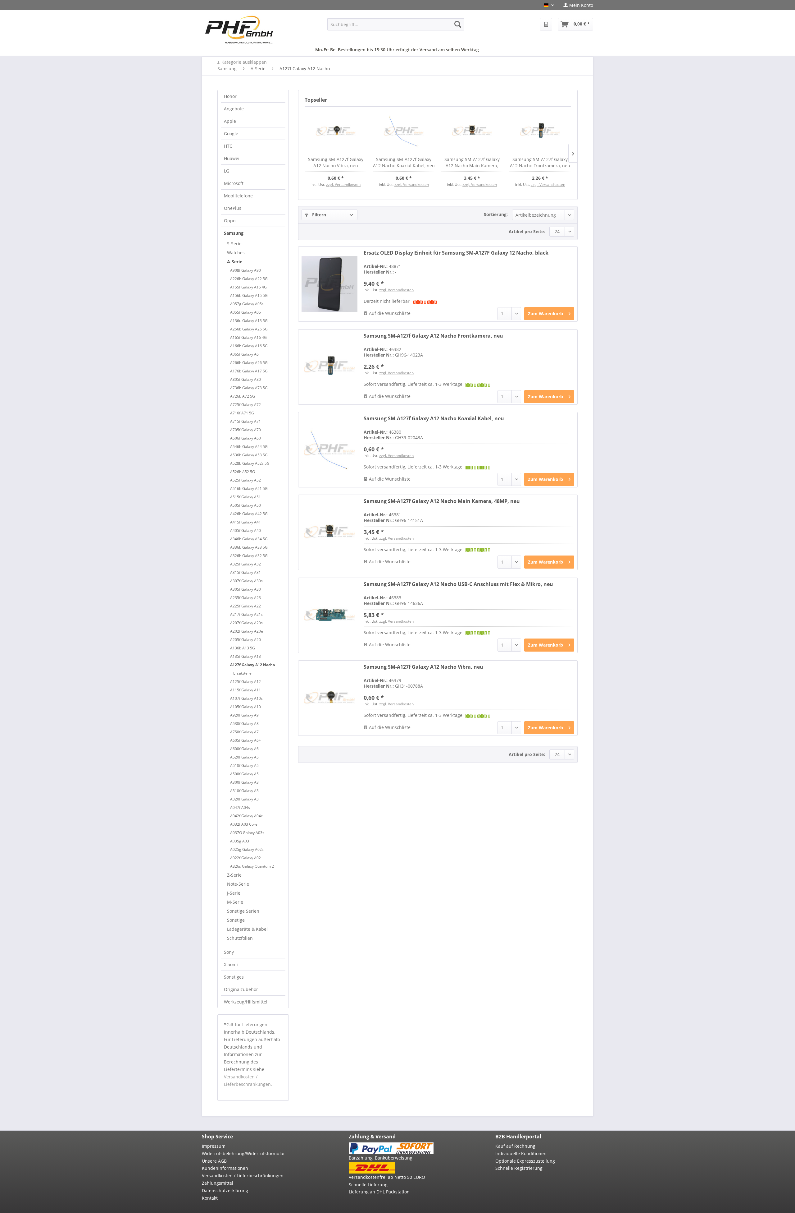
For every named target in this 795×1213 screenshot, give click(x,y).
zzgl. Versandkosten (343, 184)
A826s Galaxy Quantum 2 (252, 866)
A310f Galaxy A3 (244, 790)
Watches (236, 253)
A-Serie (234, 262)
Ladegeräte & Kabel (247, 929)
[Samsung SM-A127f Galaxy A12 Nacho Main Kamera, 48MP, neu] (472, 131)
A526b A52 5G (242, 471)
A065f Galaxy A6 (244, 354)
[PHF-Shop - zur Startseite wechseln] (239, 29)
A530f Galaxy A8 (244, 723)
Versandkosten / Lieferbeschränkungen (243, 1175)
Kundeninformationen (225, 1168)
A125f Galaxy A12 (245, 681)
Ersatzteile (242, 673)
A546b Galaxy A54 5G (249, 446)
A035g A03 (239, 841)
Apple (230, 121)
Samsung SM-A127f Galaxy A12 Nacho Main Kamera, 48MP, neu (472, 162)
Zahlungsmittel (217, 1183)
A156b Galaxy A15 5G (249, 295)
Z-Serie (234, 875)
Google (231, 133)
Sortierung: (496, 214)
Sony (229, 952)
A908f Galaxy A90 (245, 270)
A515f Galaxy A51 (245, 497)
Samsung (233, 233)
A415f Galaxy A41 (245, 522)
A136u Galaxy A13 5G (249, 320)
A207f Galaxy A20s (246, 622)
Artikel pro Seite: (527, 231)
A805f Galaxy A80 (245, 379)
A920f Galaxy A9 (244, 715)
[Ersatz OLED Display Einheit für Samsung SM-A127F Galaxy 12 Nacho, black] (329, 284)
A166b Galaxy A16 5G (249, 345)
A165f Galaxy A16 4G (248, 337)
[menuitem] (576, 5)
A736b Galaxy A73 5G (249, 387)
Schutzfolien (240, 938)
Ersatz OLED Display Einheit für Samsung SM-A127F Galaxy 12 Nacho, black (456, 253)
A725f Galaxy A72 (245, 404)
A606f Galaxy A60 (245, 438)
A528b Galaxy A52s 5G (250, 463)
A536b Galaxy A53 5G (249, 455)
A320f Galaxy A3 (244, 799)
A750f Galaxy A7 (244, 732)
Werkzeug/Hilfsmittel (245, 1002)
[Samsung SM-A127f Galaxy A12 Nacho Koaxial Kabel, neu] (404, 131)
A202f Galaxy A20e (246, 631)
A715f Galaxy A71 (245, 421)
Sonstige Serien (243, 911)
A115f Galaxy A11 (245, 690)
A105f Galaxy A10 (245, 706)
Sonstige (236, 920)
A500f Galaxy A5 (244, 774)
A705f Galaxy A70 (245, 429)
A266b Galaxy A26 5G (249, 362)
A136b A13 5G (242, 648)
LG (226, 171)
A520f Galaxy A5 (244, 757)
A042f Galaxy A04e (246, 816)
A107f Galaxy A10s (246, 698)
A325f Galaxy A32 (245, 564)
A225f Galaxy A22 (245, 606)
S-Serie (234, 244)
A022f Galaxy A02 (245, 857)
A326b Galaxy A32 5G (249, 555)
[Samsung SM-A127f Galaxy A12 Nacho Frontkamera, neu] (540, 131)
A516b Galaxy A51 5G (249, 488)
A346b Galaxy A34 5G (249, 539)
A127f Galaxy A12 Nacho (252, 664)
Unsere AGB (214, 1161)
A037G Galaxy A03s (247, 832)
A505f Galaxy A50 (245, 505)
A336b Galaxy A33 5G (249, 547)
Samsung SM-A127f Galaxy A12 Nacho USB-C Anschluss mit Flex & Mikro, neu (458, 584)
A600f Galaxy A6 (244, 748)
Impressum (213, 1146)
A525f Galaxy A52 (245, 480)
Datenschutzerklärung (225, 1190)
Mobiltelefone (238, 196)
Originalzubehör (241, 989)
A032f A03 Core (243, 824)
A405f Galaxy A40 (245, 530)
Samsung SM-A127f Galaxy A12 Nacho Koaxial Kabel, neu (404, 162)
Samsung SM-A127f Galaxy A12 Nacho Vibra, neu (335, 162)
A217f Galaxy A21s (246, 614)
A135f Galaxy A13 (245, 656)
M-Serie (235, 902)
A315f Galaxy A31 (245, 572)
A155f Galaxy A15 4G (248, 287)
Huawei (231, 158)
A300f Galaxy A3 (244, 782)
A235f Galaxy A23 (245, 597)
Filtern (318, 215)
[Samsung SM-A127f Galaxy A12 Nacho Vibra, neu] (336, 131)
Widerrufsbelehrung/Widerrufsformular (243, 1153)
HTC (228, 146)
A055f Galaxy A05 (245, 312)
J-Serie (233, 893)
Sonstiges (234, 977)
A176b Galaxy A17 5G (249, 371)
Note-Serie (238, 884)
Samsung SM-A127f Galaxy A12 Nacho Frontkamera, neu (540, 162)
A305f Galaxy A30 (245, 589)
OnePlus (232, 208)
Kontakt (210, 1198)
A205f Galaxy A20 (245, 639)
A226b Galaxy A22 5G (249, 278)
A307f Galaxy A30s (246, 580)
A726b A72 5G (242, 396)
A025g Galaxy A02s (247, 849)
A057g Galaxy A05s (247, 304)
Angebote (234, 109)
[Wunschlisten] (546, 24)
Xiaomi (231, 964)
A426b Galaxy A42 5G (249, 513)
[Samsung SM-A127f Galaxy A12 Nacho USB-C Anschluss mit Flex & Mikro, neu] (329, 615)
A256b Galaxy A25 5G (249, 329)
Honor (230, 96)
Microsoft (233, 183)
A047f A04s (240, 807)
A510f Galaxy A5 (244, 765)
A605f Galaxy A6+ (245, 740)
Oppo (229, 221)
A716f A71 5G (242, 413)
